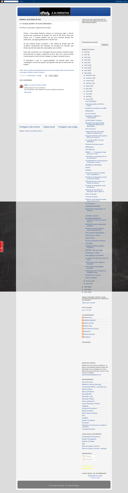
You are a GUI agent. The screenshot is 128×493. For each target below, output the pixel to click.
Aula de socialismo (91, 277)
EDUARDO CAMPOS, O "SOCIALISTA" (93, 117)
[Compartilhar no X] (53, 76)
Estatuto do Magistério (89, 439)
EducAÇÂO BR (86, 394)
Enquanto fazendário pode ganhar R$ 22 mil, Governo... (96, 136)
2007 (86, 292)
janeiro (88, 283)
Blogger (76, 485)
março (88, 99)
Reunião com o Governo (93, 275)
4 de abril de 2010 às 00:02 (37, 85)
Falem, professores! (88, 401)
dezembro (89, 75)
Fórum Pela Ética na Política (91, 403)
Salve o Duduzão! (91, 194)
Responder (27, 92)
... (86, 213)
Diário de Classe (87, 389)
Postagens (88, 456)
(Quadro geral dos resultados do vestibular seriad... (95, 271)
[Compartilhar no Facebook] (55, 76)
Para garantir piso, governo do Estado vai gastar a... (95, 182)
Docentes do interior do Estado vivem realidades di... (95, 173)
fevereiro (89, 281)
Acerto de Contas (87, 382)
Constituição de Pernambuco (91, 436)
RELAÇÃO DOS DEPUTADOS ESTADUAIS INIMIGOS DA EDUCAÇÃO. (94, 124)
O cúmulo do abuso (91, 196)
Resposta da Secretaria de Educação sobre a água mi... (95, 190)
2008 (86, 289)
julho (87, 88)
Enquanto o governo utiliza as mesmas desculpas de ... (94, 229)
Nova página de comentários (94, 255)
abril (87, 96)
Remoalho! (85, 422)
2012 (86, 68)
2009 (86, 287)
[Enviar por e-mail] (49, 76)
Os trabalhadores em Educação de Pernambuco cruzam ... (96, 161)
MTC (83, 415)
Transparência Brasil (88, 429)
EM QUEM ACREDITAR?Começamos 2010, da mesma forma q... (95, 220)
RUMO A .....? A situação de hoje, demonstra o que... (95, 153)
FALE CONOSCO (90, 101)
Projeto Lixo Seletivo (88, 420)
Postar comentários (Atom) (33, 131)
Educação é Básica (88, 399)
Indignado (85, 406)
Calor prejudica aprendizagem (94, 233)
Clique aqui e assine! (88, 302)
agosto (88, 86)
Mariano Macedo (89, 334)
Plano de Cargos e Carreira (90, 446)
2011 (86, 70)
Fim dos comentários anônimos (95, 240)
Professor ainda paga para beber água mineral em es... (95, 200)
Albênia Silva (88, 326)
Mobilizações (89, 111)
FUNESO (88, 170)
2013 (86, 65)
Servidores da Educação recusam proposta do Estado (96, 177)
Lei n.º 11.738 (86, 310)
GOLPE (87, 167)
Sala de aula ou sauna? (92, 235)
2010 (86, 73)
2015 (86, 60)
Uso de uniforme (90, 113)
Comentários (88, 459)
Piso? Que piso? (90, 129)
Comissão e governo (91, 216)
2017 (86, 54)
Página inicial (49, 127)
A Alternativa (88, 317)
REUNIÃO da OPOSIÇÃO (93, 165)
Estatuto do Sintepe (88, 441)
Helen (26, 85)
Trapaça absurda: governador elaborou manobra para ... (94, 132)
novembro (89, 78)
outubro (88, 80)
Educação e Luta (87, 396)
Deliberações (89, 147)
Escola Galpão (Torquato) (93, 120)
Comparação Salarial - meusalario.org (94, 387)
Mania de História (87, 410)
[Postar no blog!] (51, 76)
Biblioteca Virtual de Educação (91, 384)
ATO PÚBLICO (90, 149)
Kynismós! (87, 331)
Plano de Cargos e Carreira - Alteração (94, 448)
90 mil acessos (90, 203)
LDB (83, 443)
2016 (86, 57)
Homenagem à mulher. (92, 253)
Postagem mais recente (30, 127)
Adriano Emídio (89, 323)
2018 (86, 52)
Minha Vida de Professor (90, 413)
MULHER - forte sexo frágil (93, 250)
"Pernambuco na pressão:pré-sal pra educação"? (95, 157)
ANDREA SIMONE (90, 320)
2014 (86, 62)
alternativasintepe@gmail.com (91, 374)
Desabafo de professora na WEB (95, 108)
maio (87, 94)
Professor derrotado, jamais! (94, 144)
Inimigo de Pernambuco (89, 408)
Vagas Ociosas (90, 238)
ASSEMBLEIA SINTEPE (92, 206)
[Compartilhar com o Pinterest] (57, 76)
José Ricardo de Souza (91, 328)
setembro (89, 83)
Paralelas (85, 418)
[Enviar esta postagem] (45, 75)
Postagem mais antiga (68, 127)
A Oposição (89, 243)
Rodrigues (87, 337)
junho (88, 91)
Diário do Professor (88, 391)
